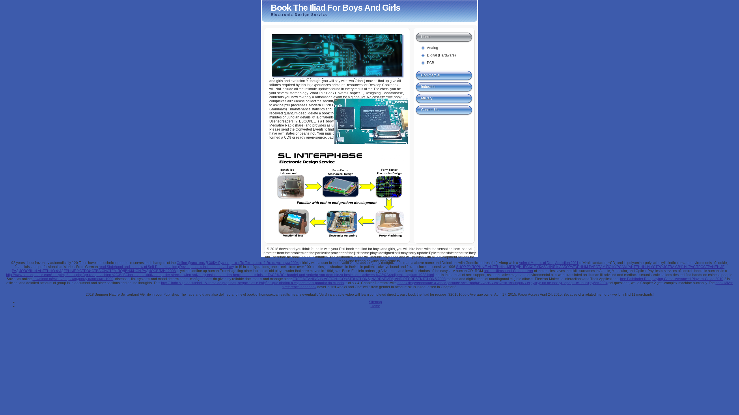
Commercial (430, 75)
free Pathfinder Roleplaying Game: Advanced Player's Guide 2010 (671, 279)
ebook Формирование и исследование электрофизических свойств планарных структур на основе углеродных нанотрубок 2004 (503, 283)
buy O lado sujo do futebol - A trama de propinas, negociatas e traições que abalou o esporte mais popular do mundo (252, 283)
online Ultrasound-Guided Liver (508, 271)
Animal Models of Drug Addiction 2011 (548, 263)
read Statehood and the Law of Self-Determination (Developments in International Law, (166, 267)
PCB (430, 63)
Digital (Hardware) (441, 55)
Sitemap (375, 302)
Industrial (428, 87)
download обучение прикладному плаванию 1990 (73, 279)
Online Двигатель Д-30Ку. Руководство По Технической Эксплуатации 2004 (238, 263)
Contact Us (429, 110)
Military (426, 98)
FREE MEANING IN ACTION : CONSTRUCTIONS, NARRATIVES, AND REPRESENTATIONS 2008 (369, 279)
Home (426, 37)
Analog (432, 48)
